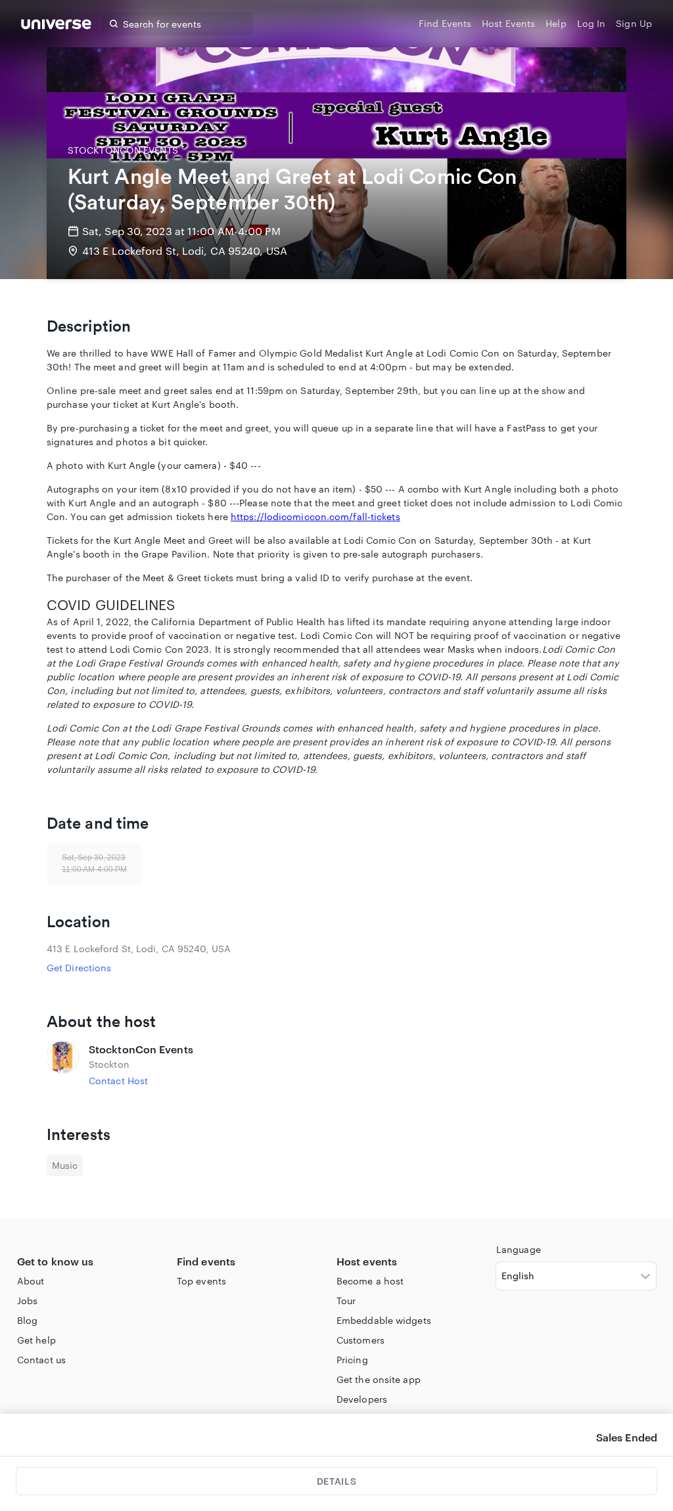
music (65, 1165)
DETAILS (336, 1481)
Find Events (445, 23)
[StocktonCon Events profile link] (62, 1064)
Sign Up (634, 23)
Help (555, 23)
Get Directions (79, 967)
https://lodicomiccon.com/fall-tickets (315, 516)
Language (518, 1249)
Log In (591, 23)
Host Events (508, 23)
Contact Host (118, 1080)
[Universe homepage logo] (56, 26)
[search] (114, 24)
